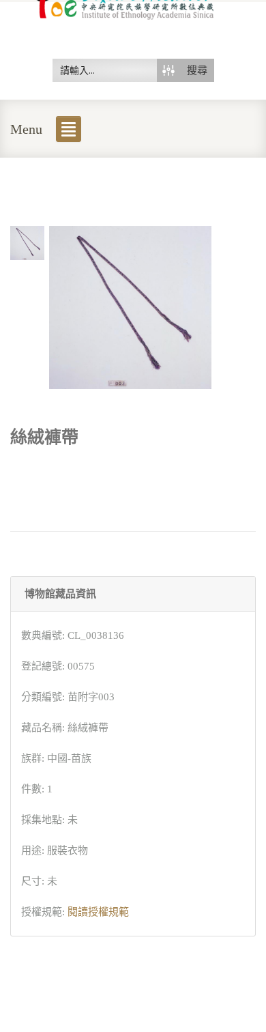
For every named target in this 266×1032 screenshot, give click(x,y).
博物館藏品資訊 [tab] (60, 593)
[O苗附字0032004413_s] (27, 242)
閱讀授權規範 (98, 911)
